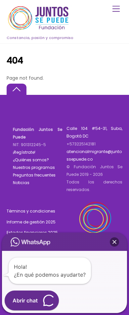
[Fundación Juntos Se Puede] (40, 28)
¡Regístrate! (24, 152)
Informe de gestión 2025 (31, 222)
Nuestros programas (34, 167)
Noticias (21, 182)
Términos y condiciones (31, 211)
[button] (114, 242)
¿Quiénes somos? (31, 160)
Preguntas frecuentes (34, 175)
